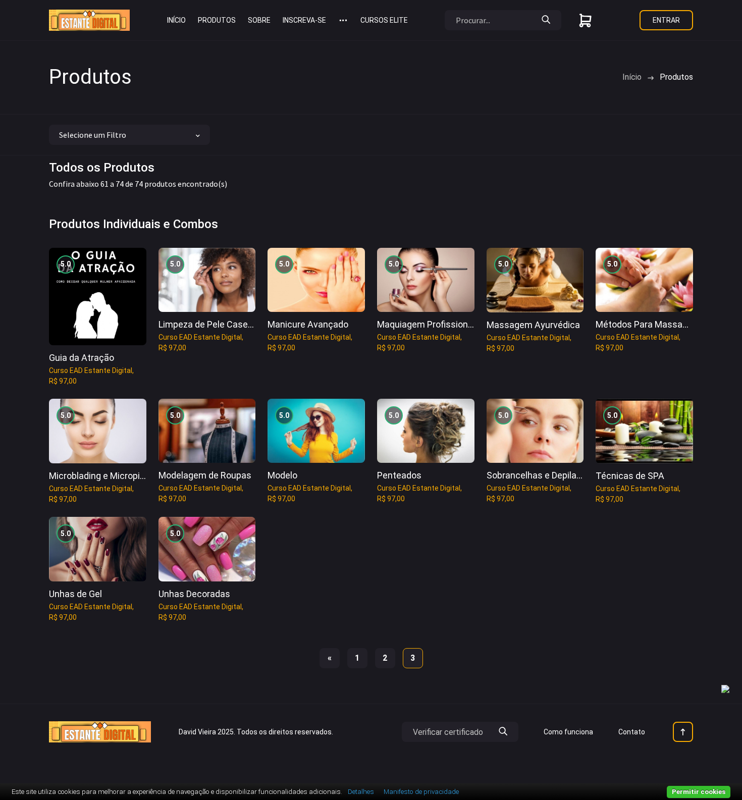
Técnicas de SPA (630, 475)
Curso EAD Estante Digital (90, 370)
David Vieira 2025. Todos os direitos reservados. (256, 732)
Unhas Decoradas (194, 594)
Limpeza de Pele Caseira (208, 324)
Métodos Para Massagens (649, 324)
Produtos (217, 20)
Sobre (259, 20)
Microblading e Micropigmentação (118, 475)
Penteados (399, 475)
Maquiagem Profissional (426, 324)
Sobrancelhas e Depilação (539, 475)
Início (176, 20)
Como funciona (568, 732)
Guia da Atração (81, 357)
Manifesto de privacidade (421, 791)
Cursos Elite (384, 20)
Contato (631, 732)
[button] (343, 20)
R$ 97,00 (63, 381)
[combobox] (129, 135)
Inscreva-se (304, 20)
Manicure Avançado (308, 324)
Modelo (282, 475)
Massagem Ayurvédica (533, 324)
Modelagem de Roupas (204, 475)
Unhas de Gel (75, 594)
